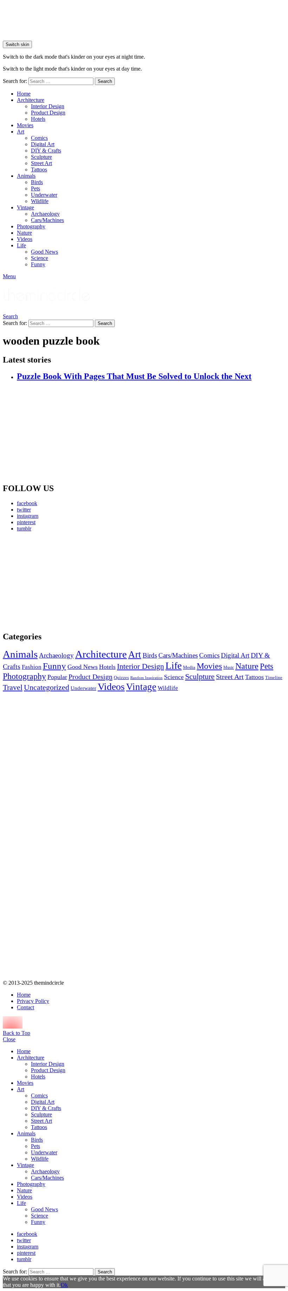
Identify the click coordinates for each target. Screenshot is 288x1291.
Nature (24, 233)
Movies (25, 125)
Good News (44, 252)
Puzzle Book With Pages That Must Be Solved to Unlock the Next (134, 376)
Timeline (273, 677)
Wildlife (39, 201)
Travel (12, 687)
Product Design (48, 113)
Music (228, 667)
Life (21, 245)
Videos (24, 239)
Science (39, 258)
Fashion (31, 667)
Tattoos (39, 169)
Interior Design (47, 106)
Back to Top (16, 1033)
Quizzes (121, 677)
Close (9, 1039)
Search (105, 81)
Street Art (41, 163)
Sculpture (41, 157)
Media (189, 667)
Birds (37, 182)
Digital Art (42, 144)
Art (20, 132)
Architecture (30, 100)
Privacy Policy (33, 1001)
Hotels (38, 119)
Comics (39, 138)
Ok (64, 1285)
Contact (25, 1007)
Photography (31, 226)
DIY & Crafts (46, 151)
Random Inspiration (146, 678)
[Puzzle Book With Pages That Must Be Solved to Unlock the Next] (151, 432)
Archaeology (45, 214)
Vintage (25, 207)
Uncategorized (46, 687)
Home (24, 94)
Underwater (44, 195)
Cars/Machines (47, 220)
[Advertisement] (47, 581)
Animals (26, 176)
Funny (38, 264)
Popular (57, 676)
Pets (35, 188)
